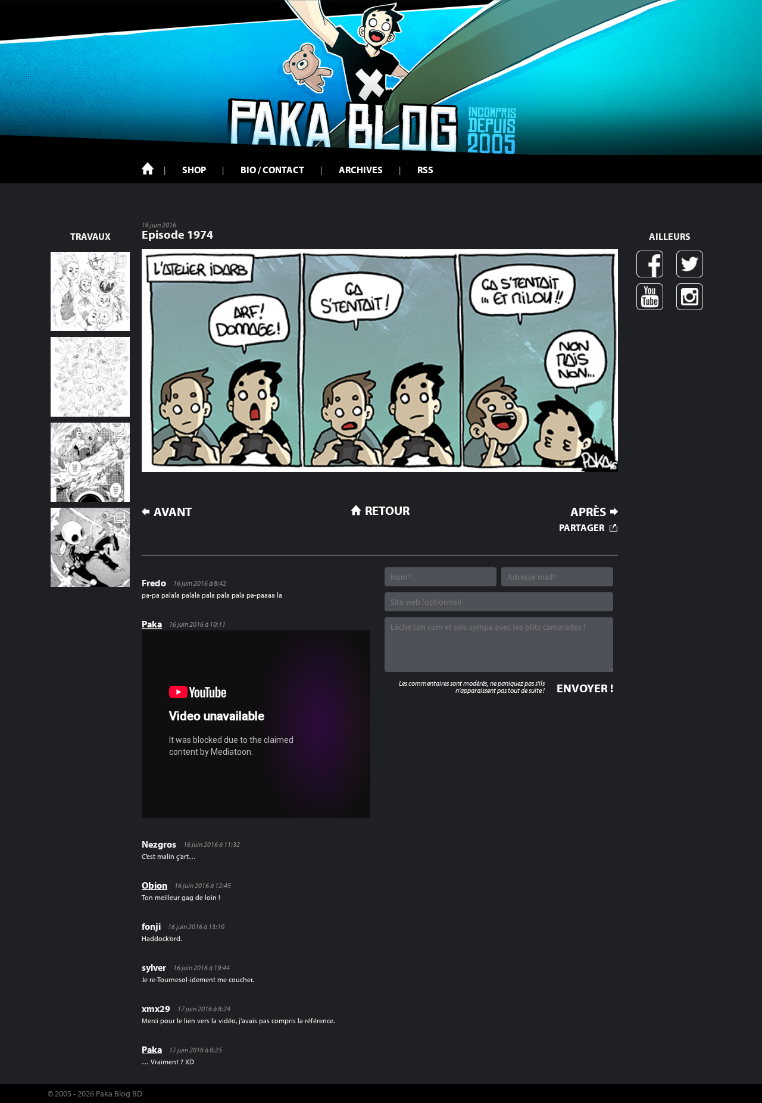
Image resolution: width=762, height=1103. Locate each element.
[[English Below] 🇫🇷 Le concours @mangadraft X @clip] (90, 462)
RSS (425, 170)
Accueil (148, 168)
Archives (361, 170)
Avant (173, 511)
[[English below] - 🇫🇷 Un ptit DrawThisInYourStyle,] (90, 547)
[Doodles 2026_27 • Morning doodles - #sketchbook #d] (90, 291)
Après (588, 511)
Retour (387, 510)
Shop (194, 170)
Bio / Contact (272, 170)
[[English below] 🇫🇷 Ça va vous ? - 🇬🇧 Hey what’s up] (90, 376)
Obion (154, 885)
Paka (152, 624)
